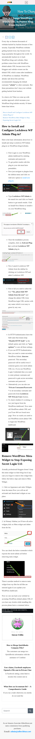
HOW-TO (5, 610)
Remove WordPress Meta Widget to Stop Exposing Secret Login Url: (16, 119)
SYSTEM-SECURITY (19, 610)
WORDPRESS (7, 611)
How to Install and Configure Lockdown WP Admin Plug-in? (17, 114)
